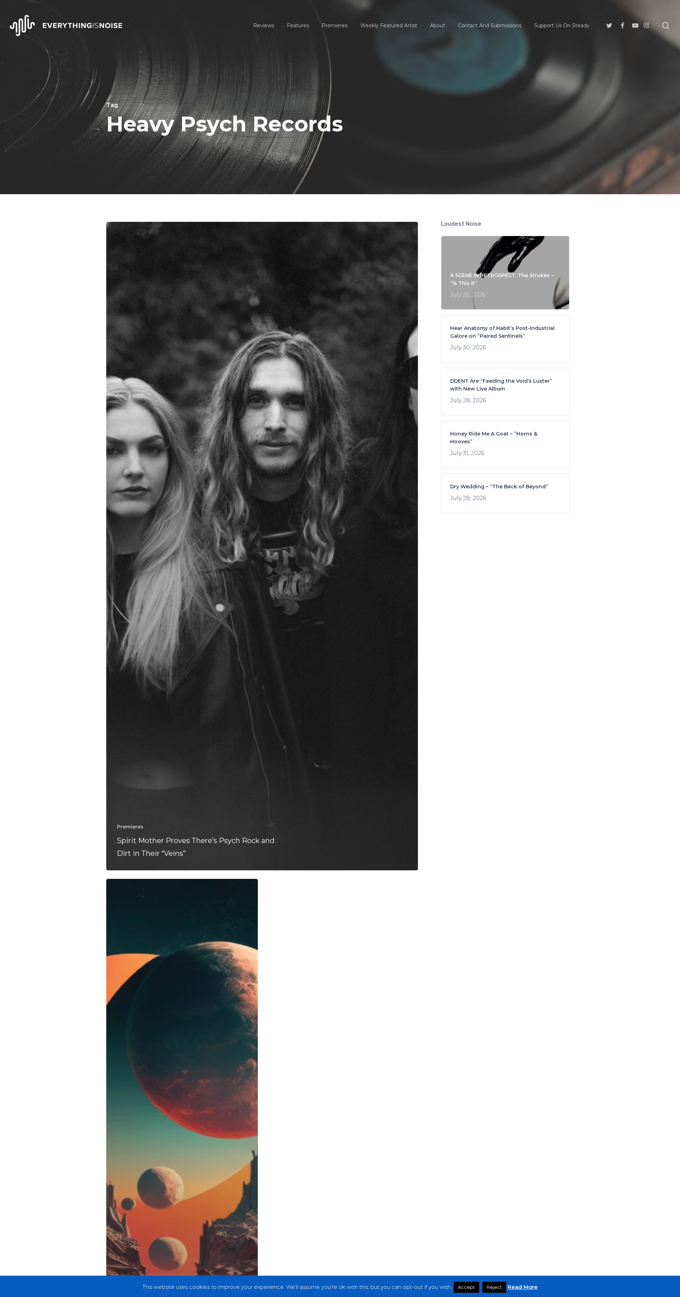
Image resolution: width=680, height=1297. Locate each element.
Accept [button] (466, 1287)
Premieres (130, 827)
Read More (523, 1287)
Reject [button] (494, 1287)
